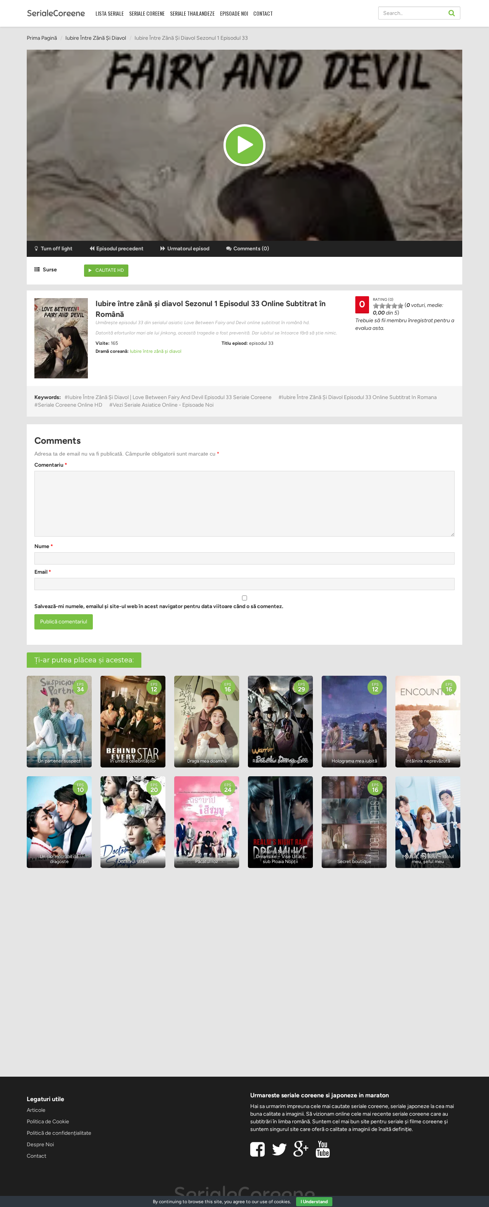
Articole (36, 1110)
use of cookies (275, 1201)
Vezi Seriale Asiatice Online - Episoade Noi (163, 405)
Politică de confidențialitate (59, 1133)
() (251, 248)
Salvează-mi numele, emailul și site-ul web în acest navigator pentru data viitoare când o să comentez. (158, 606)
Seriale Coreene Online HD (70, 405)
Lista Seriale (110, 13)
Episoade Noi (234, 13)
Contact (263, 13)
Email (42, 572)
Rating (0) (383, 299)
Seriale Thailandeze (192, 13)
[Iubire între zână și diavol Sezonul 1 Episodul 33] (244, 145)
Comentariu (50, 465)
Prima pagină (42, 38)
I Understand (314, 1201)
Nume (43, 546)
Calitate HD (110, 270)
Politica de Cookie (48, 1121)
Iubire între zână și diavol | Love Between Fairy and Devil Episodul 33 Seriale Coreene (170, 397)
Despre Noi (40, 1144)
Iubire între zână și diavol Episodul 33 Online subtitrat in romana (359, 397)
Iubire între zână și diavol (95, 38)
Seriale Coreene (147, 13)
